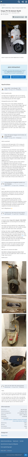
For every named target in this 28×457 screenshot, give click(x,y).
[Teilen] (26, 17)
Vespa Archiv (4, 435)
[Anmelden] (22, 2)
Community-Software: (14, 454)
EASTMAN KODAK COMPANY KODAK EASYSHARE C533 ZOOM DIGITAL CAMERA (15, 420)
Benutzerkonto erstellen (18, 77)
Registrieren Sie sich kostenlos (14, 71)
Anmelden (6, 77)
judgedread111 (8, 185)
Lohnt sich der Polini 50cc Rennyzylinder (14, 385)
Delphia (6, 89)
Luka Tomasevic (8, 214)
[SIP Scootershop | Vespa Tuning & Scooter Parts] (14, 7)
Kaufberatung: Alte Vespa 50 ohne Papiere (15, 212)
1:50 (23, 235)
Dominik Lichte (7, 387)
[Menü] (26, 1)
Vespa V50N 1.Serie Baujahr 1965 (12, 88)
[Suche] (19, 1)
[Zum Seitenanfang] (25, 455)
